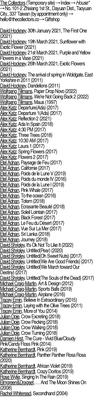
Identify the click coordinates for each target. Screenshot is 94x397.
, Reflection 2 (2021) (25, 118)
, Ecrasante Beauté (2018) (32, 206)
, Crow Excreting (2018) (30, 316)
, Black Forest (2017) (27, 217)
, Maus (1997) (28, 102)
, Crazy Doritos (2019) (36, 371)
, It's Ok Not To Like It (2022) (36, 245)
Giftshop (52, 19)
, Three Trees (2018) (26, 135)
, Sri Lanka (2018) (25, 234)
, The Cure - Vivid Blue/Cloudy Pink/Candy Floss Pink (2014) (37, 341)
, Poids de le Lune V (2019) (33, 173)
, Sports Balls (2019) (36, 289)
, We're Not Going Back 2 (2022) (44, 96)
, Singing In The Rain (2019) (34, 377)
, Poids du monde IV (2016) (33, 179)
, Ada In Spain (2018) (26, 124)
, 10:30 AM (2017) (24, 140)
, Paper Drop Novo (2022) (38, 91)
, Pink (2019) (28, 349)
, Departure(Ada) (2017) (29, 107)
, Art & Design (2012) (36, 283)
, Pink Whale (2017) (26, 190)
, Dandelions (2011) (30, 85)
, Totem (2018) (22, 201)
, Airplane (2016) (32, 294)
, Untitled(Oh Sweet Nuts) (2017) (40, 256)
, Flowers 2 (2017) (24, 157)
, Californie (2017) (25, 168)
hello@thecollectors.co (19, 19)
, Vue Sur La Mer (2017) (30, 228)
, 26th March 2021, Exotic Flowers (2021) (42, 66)
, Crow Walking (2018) (29, 327)
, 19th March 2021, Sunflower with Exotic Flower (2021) (42, 44)
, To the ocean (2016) (28, 195)
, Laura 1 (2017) (22, 146)
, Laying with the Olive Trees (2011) (41, 305)
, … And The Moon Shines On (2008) (43, 385)
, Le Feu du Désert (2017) (32, 223)
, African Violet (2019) (36, 366)
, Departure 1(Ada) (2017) (30, 113)
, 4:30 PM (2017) (23, 129)
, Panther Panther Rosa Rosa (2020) (43, 357)
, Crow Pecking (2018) (29, 322)
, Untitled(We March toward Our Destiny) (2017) (39, 269)
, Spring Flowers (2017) (28, 151)
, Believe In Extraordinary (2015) (38, 300)
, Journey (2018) (23, 239)
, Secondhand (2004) (34, 393)
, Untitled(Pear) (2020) (31, 250)
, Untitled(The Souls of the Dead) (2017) (47, 278)
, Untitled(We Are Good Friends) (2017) (46, 261)
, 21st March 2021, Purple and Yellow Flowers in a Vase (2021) (45, 55)
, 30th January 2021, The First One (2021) (43, 33)
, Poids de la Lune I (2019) (32, 184)
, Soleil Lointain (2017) (28, 212)
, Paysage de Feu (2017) (31, 162)
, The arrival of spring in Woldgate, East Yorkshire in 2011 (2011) (46, 77)
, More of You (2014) (28, 311)
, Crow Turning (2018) (28, 333)
